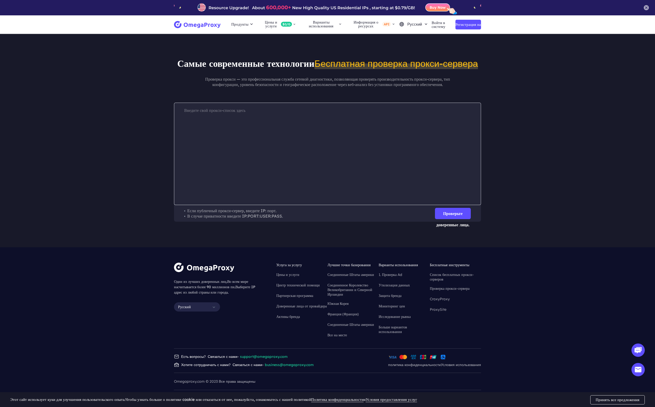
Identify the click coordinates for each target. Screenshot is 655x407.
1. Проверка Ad (390, 274)
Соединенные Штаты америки (351, 274)
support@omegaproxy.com (264, 356)
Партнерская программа (294, 295)
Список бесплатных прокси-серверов (452, 275)
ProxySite (438, 309)
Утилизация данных (394, 285)
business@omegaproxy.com (289, 364)
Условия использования (461, 365)
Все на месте (337, 335)
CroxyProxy (440, 299)
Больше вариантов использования (393, 327)
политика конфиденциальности (414, 365)
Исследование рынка (395, 316)
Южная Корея (338, 303)
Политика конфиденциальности (337, 399)
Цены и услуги (287, 274)
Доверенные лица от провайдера (301, 306)
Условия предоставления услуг (391, 399)
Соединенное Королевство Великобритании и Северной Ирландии (350, 285)
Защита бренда (390, 295)
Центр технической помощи (298, 285)
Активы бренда (288, 316)
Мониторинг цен (392, 306)
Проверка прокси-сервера (450, 288)
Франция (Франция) (343, 314)
